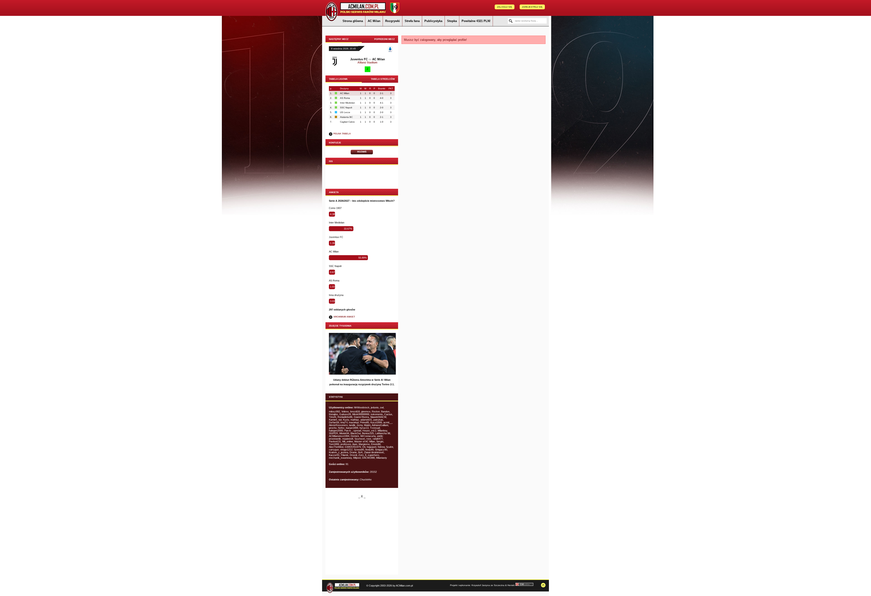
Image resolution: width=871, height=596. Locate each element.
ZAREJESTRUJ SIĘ (532, 7)
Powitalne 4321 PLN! (476, 21)
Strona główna (353, 21)
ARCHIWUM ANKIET (344, 316)
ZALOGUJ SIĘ (504, 7)
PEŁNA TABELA (342, 133)
